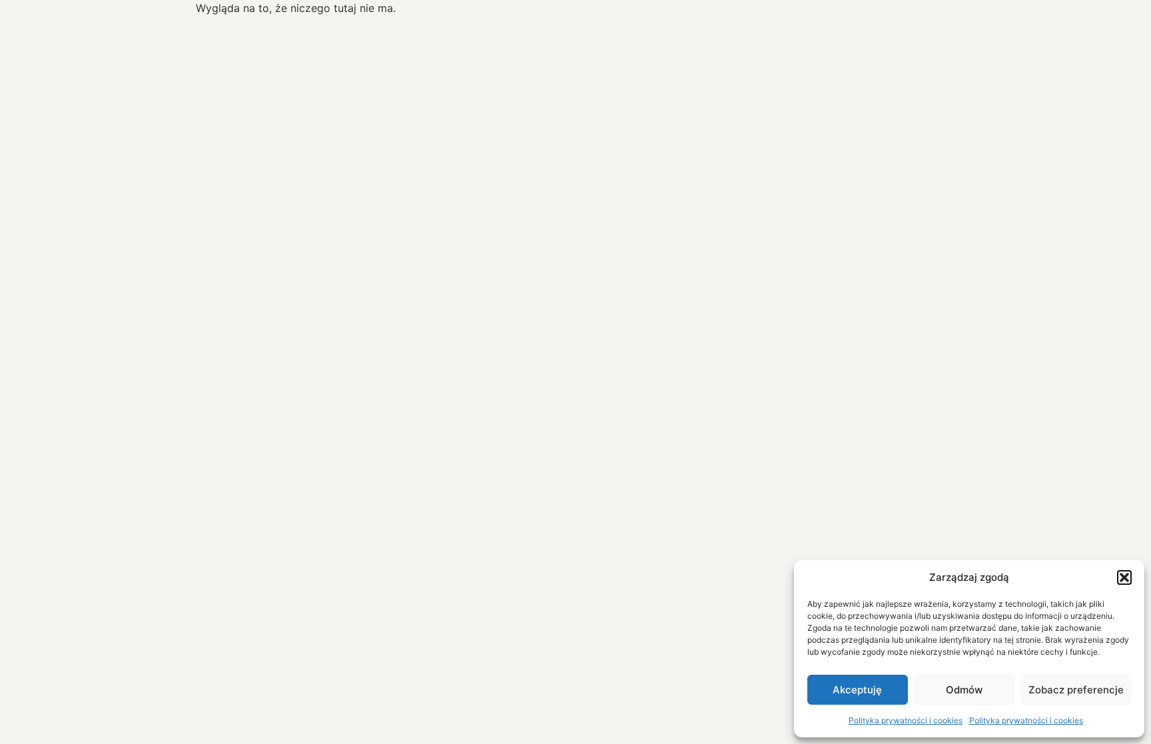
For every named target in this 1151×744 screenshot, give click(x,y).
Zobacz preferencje (1076, 689)
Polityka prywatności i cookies (905, 720)
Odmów (964, 689)
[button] (1124, 577)
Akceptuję (857, 689)
